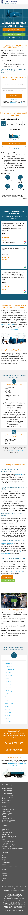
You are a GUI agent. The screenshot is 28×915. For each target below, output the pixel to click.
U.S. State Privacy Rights (8, 845)
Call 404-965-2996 (14, 743)
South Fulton (8, 709)
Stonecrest (8, 715)
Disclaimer (18, 894)
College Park (8, 675)
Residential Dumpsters (8, 809)
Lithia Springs (8, 691)
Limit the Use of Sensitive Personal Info (12, 848)
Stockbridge (8, 712)
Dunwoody (8, 681)
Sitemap (4, 864)
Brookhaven (8, 666)
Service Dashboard (7, 832)
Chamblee (7, 672)
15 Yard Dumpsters (7, 793)
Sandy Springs (9, 703)
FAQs (3, 839)
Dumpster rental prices (7, 543)
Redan (6, 697)
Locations (8, 7)
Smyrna (7, 706)
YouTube (4, 882)
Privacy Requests (6, 846)
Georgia (14, 7)
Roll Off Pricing (6, 802)
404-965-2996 (15, 30)
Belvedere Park (9, 663)
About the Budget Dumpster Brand (11, 866)
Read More (4, 240)
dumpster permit (19, 474)
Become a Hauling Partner (9, 836)
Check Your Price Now (14, 143)
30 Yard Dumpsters (7, 797)
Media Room (5, 860)
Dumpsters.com (8, 898)
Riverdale (7, 700)
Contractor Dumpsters (8, 818)
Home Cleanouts (6, 811)
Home (2, 7)
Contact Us (5, 859)
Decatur (7, 678)
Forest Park (8, 687)
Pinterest (4, 873)
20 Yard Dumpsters (7, 795)
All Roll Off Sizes (6, 800)
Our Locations (6, 862)
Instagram (4, 877)
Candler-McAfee (9, 669)
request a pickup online (7, 324)
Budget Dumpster (15, 895)
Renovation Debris (7, 813)
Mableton (7, 694)
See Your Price (14, 96)
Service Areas (5, 834)
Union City (8, 721)
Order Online (5, 829)
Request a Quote (6, 831)
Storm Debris (5, 815)
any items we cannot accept (16, 450)
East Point (8, 684)
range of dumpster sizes (16, 571)
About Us (4, 855)
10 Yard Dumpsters (7, 790)
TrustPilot (18, 886)
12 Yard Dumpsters (7, 792)
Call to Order (8, 577)
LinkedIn (4, 878)
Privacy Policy (14, 99)
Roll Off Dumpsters (7, 788)
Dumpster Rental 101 (7, 838)
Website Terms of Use (8, 841)
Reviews (4, 857)
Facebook (4, 875)
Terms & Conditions (7, 822)
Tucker (7, 718)
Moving (4, 816)
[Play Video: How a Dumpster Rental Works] (14, 600)
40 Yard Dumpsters (7, 799)
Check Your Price (15, 34)
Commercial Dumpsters (8, 820)
